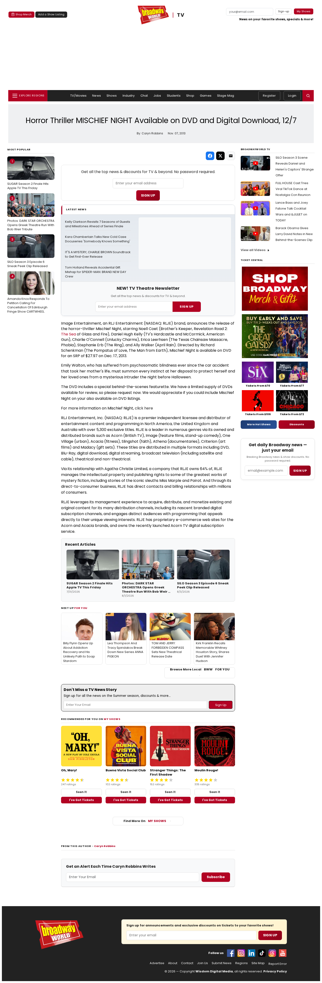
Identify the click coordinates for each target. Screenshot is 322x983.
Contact (187, 963)
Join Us (202, 963)
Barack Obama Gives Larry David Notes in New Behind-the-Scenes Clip (294, 234)
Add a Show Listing (51, 14)
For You (80, 608)
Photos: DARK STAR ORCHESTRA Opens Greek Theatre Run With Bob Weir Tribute (30, 213)
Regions (241, 963)
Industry (129, 95)
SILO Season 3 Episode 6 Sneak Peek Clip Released (27, 252)
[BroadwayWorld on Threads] (272, 953)
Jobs (157, 95)
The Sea (68, 334)
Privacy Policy (275, 971)
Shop (190, 95)
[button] (308, 95)
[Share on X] (220, 156)
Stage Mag (225, 95)
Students (174, 95)
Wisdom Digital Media (214, 971)
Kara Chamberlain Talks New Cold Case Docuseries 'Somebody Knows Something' (97, 239)
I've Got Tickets (81, 800)
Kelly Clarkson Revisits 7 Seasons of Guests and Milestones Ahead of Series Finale (98, 224)
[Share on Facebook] (210, 156)
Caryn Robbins (105, 846)
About (172, 963)
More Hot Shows (259, 424)
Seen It (81, 792)
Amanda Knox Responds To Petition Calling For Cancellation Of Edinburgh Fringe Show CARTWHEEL (28, 294)
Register (269, 95)
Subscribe (216, 877)
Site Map (258, 963)
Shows (112, 95)
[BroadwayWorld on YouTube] (282, 953)
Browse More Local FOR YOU (200, 669)
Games (205, 95)
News (96, 95)
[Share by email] (231, 156)
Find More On (145, 821)
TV (180, 15)
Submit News (221, 963)
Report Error (277, 964)
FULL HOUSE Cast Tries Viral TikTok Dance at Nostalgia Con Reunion (293, 189)
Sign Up (148, 195)
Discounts (296, 424)
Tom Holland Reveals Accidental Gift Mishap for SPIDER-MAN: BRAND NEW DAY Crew (96, 272)
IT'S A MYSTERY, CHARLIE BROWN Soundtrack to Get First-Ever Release (98, 254)
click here (144, 408)
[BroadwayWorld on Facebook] (231, 953)
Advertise (157, 963)
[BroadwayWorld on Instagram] (241, 953)
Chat (144, 95)
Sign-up (283, 11)
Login (292, 95)
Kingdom (202, 423)
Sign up (300, 470)
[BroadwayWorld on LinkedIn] (251, 953)
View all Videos (253, 250)
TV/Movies (78, 95)
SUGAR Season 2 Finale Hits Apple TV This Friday (28, 174)
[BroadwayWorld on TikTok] (262, 953)
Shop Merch (24, 14)
